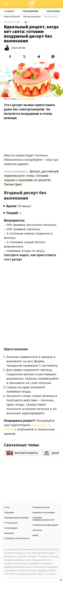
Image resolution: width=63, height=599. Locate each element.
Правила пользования (43, 512)
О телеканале (11, 523)
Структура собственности (16, 538)
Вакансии (9, 533)
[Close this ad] (60, 580)
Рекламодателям (41, 507)
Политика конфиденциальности (43, 518)
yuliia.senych (26, 98)
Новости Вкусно (12, 16)
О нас (7, 507)
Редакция (9, 512)
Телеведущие (11, 528)
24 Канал (9, 11)
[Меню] (6, 4)
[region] (31, 591)
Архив (35, 535)
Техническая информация (45, 525)
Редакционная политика (16, 517)
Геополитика (30, 11)
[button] (10, 57)
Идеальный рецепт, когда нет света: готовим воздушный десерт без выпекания (51, 16)
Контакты (37, 530)
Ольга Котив (18, 47)
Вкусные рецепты (32, 16)
